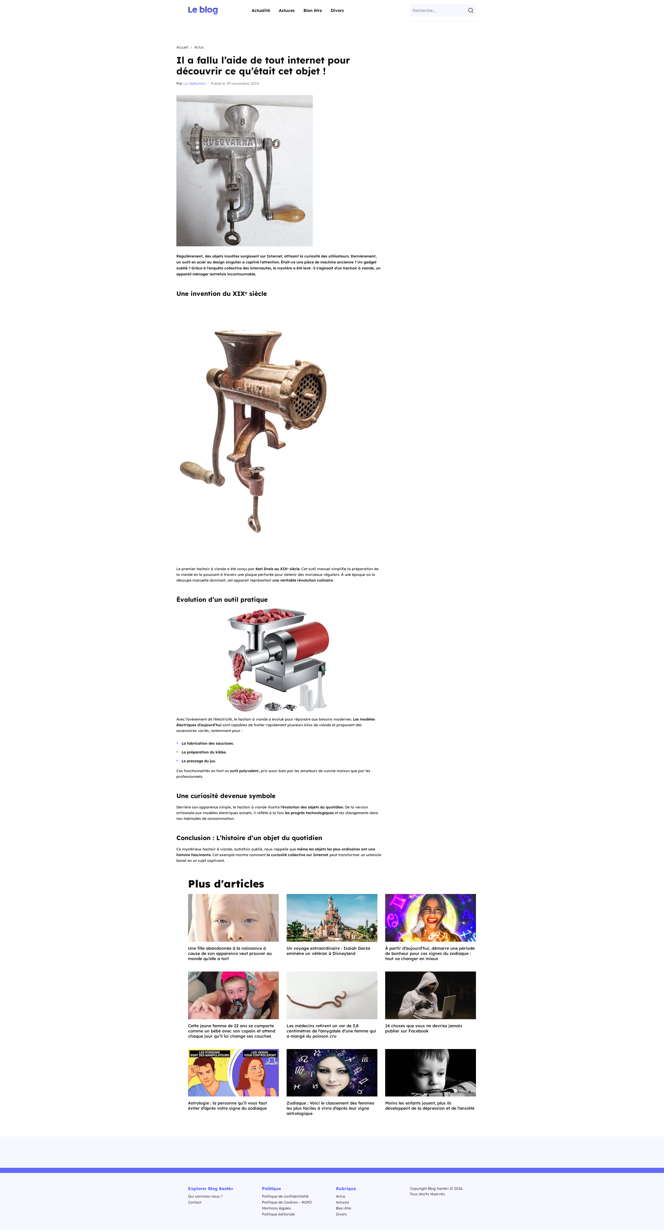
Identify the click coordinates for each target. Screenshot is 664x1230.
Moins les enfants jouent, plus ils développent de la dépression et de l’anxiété (429, 1105)
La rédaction (194, 83)
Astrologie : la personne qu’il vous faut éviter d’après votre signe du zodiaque (227, 1105)
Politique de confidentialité (285, 1196)
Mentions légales (276, 1208)
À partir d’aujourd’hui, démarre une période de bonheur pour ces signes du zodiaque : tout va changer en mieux (430, 953)
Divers (337, 10)
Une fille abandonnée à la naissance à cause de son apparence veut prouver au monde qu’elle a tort (230, 953)
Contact (195, 1202)
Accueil (182, 47)
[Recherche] (471, 10)
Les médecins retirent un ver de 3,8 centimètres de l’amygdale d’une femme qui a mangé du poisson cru (331, 1031)
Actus (199, 47)
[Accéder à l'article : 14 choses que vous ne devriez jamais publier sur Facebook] (430, 995)
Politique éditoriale (278, 1214)
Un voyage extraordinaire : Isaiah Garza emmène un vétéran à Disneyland (328, 951)
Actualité (261, 10)
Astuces (287, 10)
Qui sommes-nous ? (205, 1196)
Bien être (312, 10)
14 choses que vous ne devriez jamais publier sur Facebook (423, 1028)
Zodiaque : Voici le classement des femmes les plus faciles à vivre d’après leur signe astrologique (330, 1108)
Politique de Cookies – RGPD (287, 1202)
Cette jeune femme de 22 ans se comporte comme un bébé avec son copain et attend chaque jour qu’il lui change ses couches (231, 1031)
